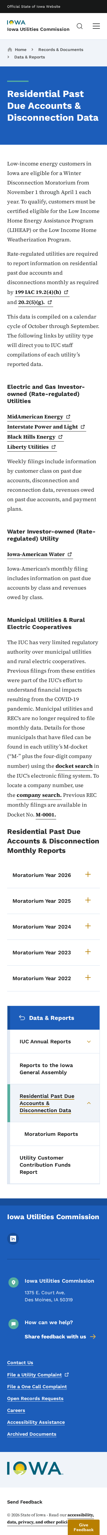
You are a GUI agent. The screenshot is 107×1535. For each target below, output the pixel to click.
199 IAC (38, 292)
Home (20, 49)
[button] (84, 1527)
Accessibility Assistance (36, 1422)
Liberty (28, 446)
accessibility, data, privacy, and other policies (50, 1518)
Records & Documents (60, 49)
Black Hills (31, 436)
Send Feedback (25, 1502)
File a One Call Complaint (37, 1386)
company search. (39, 795)
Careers (16, 1410)
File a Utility (34, 1375)
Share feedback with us (55, 1336)
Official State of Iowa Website (33, 6)
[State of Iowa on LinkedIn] (13, 1243)
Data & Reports (29, 57)
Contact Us (20, 1362)
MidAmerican (35, 416)
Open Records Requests (35, 1398)
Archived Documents (31, 1434)
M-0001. (46, 814)
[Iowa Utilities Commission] (22, 23)
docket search (74, 766)
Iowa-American (36, 554)
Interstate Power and (42, 426)
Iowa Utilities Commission (38, 29)
